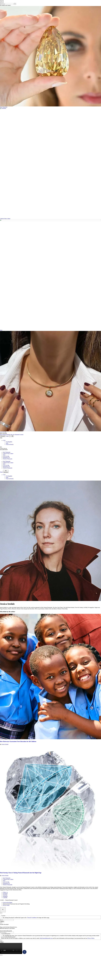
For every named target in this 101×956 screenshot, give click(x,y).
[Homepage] (4, 449)
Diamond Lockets (19, 434)
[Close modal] (24, 953)
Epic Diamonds (6, 452)
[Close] (10, 436)
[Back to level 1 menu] (1, 447)
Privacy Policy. (91, 938)
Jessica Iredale (5, 744)
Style (4, 455)
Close (2, 942)
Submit (2, 921)
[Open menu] (12, 436)
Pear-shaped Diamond (5, 434)
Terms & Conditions (32, 917)
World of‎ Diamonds (7, 458)
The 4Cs (13, 434)
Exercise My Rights (7, 902)
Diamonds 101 (6, 457)
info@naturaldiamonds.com (46, 938)
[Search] (15, 4)
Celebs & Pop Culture (8, 453)
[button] (4, 440)
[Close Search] (2, 1)
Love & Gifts (6, 456)
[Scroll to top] (3, 909)
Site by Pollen (6, 905)
